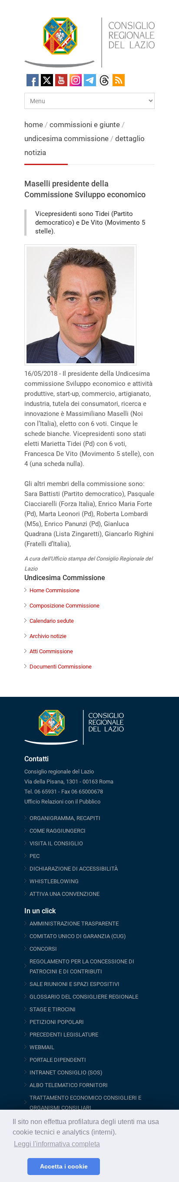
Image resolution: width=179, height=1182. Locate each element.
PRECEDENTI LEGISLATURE (64, 1034)
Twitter (47, 80)
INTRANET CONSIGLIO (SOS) (66, 1072)
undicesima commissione (66, 138)
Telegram (90, 80)
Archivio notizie (48, 636)
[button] (18, 1166)
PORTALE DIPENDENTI (58, 1060)
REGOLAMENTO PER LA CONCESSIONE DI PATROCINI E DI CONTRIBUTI (82, 966)
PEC (35, 856)
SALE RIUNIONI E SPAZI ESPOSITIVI (74, 984)
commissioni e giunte (85, 124)
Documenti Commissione (61, 666)
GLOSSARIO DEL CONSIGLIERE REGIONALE (84, 996)
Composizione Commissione (64, 605)
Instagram (76, 80)
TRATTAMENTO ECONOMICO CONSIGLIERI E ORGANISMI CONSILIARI (85, 1102)
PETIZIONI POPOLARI (57, 1022)
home (33, 124)
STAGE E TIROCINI (53, 1009)
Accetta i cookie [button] (64, 1166)
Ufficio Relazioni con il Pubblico (62, 801)
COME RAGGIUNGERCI (58, 830)
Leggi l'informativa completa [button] (57, 1144)
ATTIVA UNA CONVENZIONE (64, 894)
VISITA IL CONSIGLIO (56, 843)
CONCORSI (43, 949)
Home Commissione (55, 590)
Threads (104, 80)
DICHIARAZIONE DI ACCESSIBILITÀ (74, 868)
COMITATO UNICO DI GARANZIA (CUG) (78, 936)
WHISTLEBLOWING (54, 881)
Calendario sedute (52, 621)
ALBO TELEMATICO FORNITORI (69, 1085)
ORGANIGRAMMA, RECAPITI (65, 818)
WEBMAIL (42, 1047)
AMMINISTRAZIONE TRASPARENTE (74, 923)
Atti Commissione (51, 651)
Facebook (33, 80)
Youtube (61, 80)
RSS (119, 80)
